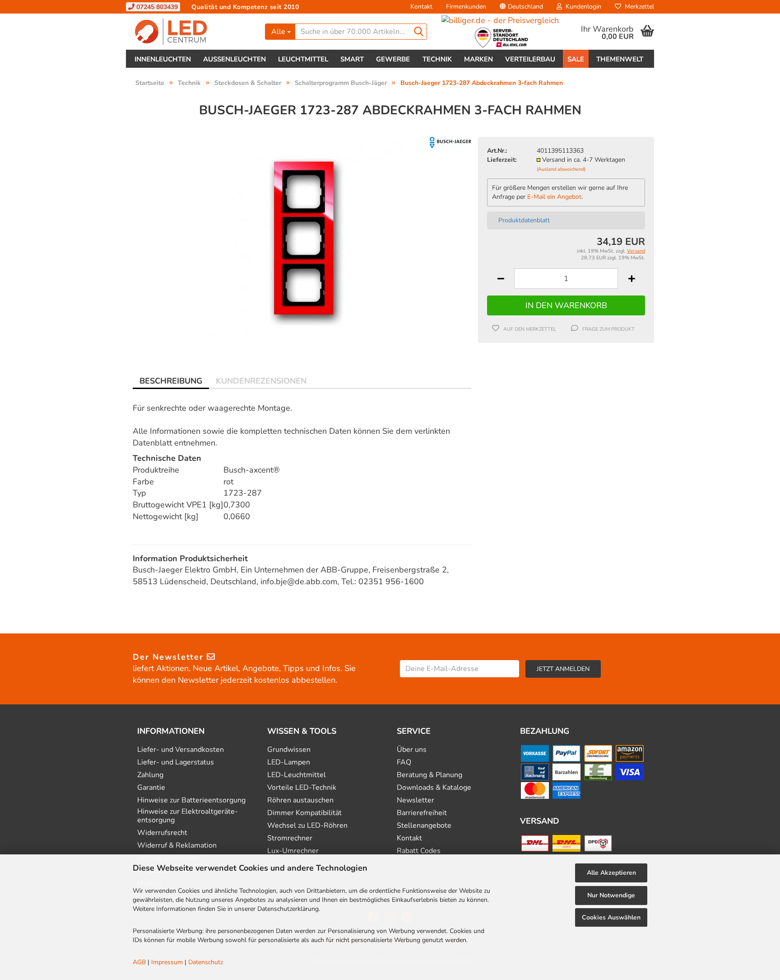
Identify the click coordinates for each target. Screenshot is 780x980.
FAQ (404, 762)
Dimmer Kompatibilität (304, 813)
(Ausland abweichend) (561, 169)
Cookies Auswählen (611, 917)
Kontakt (421, 6)
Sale (575, 59)
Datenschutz (205, 962)
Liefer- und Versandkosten (180, 750)
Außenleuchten (234, 59)
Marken (478, 59)
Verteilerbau (530, 59)
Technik (437, 59)
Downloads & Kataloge (434, 787)
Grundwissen (289, 750)
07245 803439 (156, 7)
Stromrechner (289, 838)
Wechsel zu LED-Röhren (307, 825)
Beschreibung (170, 380)
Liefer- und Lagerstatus (175, 762)
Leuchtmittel (303, 59)
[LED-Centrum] (192, 32)
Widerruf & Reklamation (177, 845)
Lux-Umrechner (293, 851)
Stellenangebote (424, 825)
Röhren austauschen (300, 800)
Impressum (167, 962)
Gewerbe (393, 59)
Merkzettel (637, 6)
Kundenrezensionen (261, 380)
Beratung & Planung (429, 775)
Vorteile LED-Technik (301, 787)
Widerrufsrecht (162, 833)
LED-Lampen (288, 762)
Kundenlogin (581, 6)
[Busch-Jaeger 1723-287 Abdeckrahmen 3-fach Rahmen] (302, 237)
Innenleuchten (163, 59)
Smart (352, 59)
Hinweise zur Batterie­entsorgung (191, 800)
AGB (139, 962)
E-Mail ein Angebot (554, 196)
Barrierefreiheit (422, 813)
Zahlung (150, 775)
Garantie (151, 787)
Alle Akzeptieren (611, 872)
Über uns (412, 750)
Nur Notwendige (611, 895)
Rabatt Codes (419, 851)
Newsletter (415, 800)
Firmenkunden (466, 6)
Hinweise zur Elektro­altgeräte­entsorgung (187, 816)
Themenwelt (619, 59)
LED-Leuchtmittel (296, 775)
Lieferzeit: (501, 159)
